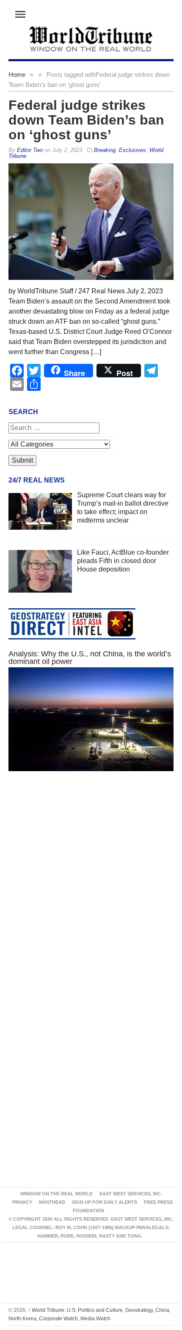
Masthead (52, 1202)
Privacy (22, 1202)
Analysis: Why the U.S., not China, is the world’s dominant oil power (89, 658)
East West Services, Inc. (130, 1193)
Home (16, 74)
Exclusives (132, 150)
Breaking (105, 150)
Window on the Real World (56, 1193)
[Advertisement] (91, 889)
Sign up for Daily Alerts (104, 1202)
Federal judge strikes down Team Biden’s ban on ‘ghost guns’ (86, 120)
